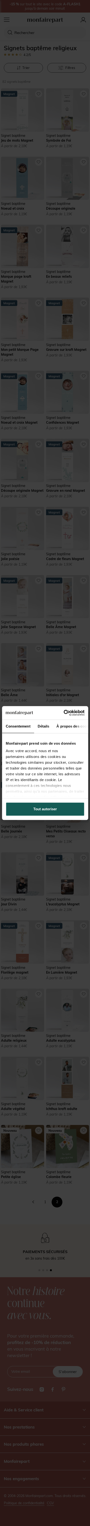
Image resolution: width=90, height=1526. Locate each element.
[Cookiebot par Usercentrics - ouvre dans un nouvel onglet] (64, 713)
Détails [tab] (43, 726)
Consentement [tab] (18, 726)
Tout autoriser (45, 809)
